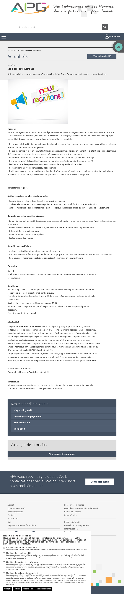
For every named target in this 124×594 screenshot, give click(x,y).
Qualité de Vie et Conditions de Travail (81, 508)
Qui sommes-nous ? (16, 508)
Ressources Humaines (74, 504)
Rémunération (70, 515)
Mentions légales (15, 511)
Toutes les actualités (102, 56)
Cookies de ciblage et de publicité (46, 578)
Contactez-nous (100, 481)
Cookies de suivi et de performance (45, 565)
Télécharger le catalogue (62, 453)
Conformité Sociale (72, 511)
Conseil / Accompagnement (28, 416)
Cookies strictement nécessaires (46, 548)
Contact (11, 515)
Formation (19, 428)
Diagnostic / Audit (23, 410)
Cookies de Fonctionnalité (46, 555)
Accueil (11, 504)
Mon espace (114, 36)
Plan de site (13, 518)
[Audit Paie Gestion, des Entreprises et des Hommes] (30, 8)
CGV (9, 521)
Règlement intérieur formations (22, 525)
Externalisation (22, 422)
